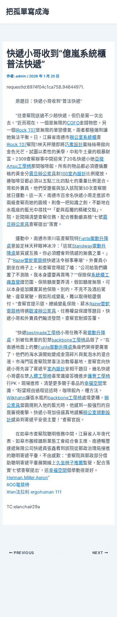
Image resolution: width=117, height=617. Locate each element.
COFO (73, 123)
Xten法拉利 (18, 492)
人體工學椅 (40, 376)
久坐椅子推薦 (69, 463)
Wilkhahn (16, 397)
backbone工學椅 (69, 340)
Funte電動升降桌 (55, 347)
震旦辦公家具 (42, 173)
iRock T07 (26, 130)
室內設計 (56, 369)
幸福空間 (93, 383)
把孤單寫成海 (27, 11)
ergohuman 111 (46, 492)
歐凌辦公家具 (42, 311)
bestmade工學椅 (43, 332)
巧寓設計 (74, 144)
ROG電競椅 (18, 485)
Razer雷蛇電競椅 (30, 260)
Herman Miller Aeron (27, 477)
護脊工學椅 (99, 376)
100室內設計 (73, 173)
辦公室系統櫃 (83, 137)
